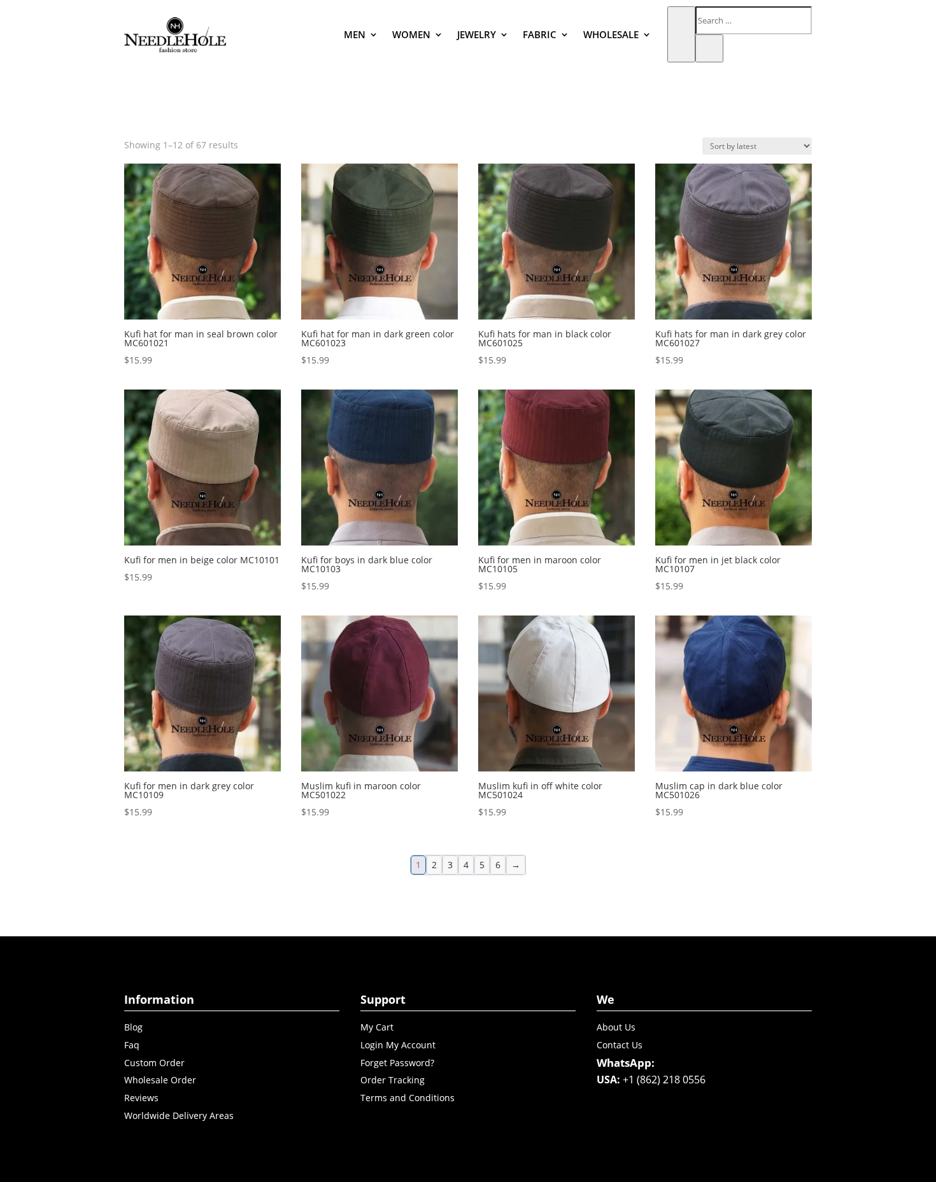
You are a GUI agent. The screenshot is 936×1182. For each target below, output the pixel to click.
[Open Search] (681, 34)
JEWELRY (476, 34)
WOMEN (411, 34)
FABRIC (540, 34)
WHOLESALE (611, 34)
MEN (354, 34)
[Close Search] (709, 48)
